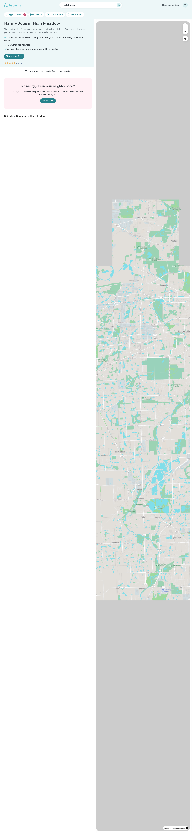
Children (37, 14)
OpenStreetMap (179, 828)
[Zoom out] (185, 31)
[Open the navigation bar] (185, 5)
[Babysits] (12, 5)
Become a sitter (170, 5)
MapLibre (167, 828)
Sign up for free (14, 56)
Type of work (16, 14)
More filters (76, 14)
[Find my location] (185, 38)
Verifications (56, 14)
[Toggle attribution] (187, 828)
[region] (143, 426)
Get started (48, 100)
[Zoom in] (185, 26)
